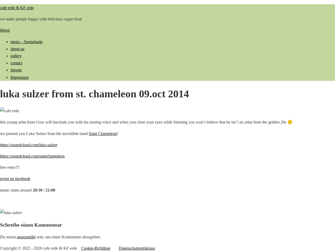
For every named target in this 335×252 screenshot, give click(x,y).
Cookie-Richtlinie (95, 248)
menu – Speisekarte (26, 42)
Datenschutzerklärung (137, 248)
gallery (16, 56)
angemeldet (26, 237)
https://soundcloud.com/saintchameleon (32, 156)
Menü (5, 30)
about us (17, 49)
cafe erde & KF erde (17, 7)
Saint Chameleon (103, 133)
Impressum (19, 77)
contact (16, 63)
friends (16, 70)
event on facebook (15, 178)
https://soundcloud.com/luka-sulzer (28, 145)
